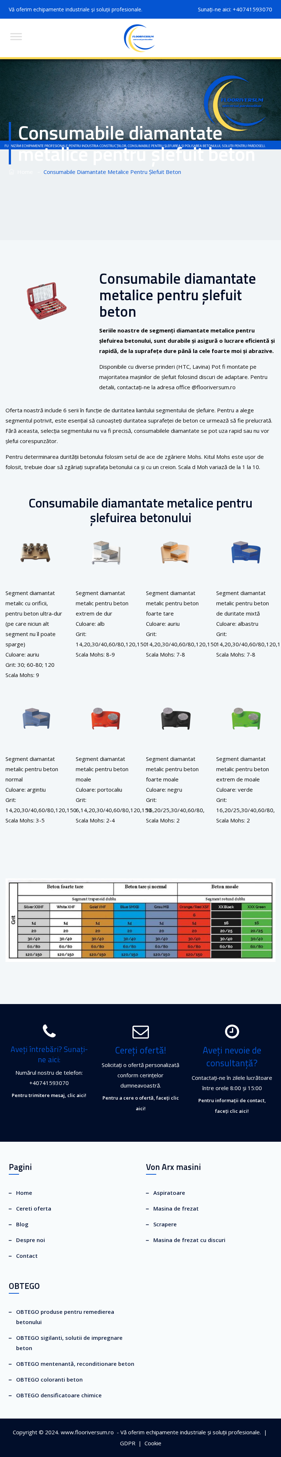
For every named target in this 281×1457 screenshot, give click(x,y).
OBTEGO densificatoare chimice (59, 1395)
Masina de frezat (176, 1208)
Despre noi (30, 1240)
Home (23, 171)
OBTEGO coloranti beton (49, 1379)
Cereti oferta (33, 1208)
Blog (22, 1224)
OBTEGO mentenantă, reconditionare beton (75, 1363)
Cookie (154, 1443)
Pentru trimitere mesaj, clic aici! (49, 1095)
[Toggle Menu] (16, 36)
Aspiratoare (169, 1192)
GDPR (128, 1443)
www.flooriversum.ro (87, 1432)
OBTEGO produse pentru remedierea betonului (65, 1317)
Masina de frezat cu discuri (189, 1240)
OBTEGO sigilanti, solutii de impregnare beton (69, 1343)
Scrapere (165, 1224)
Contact (27, 1255)
